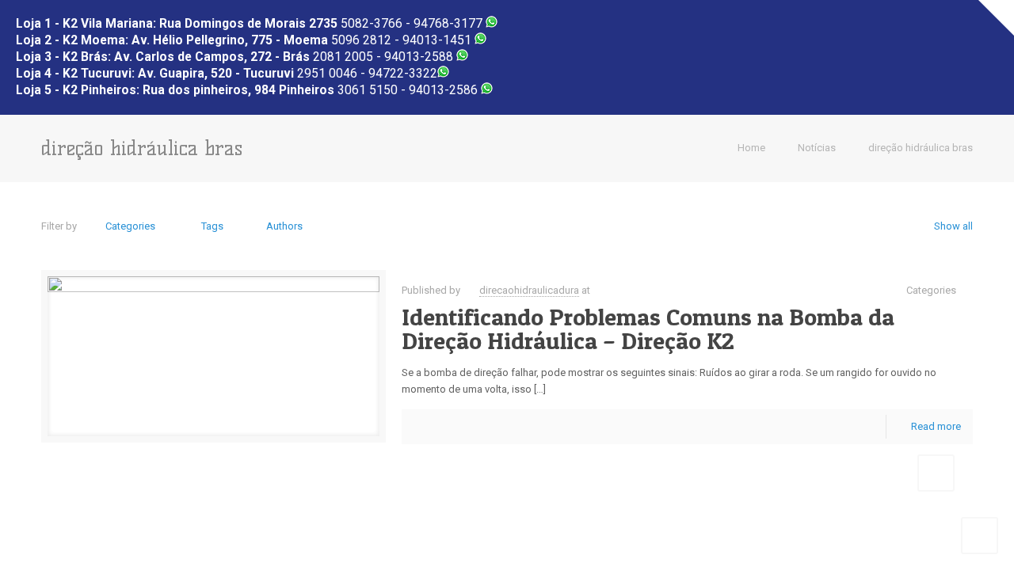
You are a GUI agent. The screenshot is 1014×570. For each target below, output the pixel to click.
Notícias (817, 148)
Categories (130, 226)
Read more (936, 426)
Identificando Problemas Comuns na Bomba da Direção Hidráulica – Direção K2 (648, 328)
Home (751, 148)
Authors (284, 226)
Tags (212, 226)
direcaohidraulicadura (529, 290)
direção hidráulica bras (920, 148)
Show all (953, 226)
